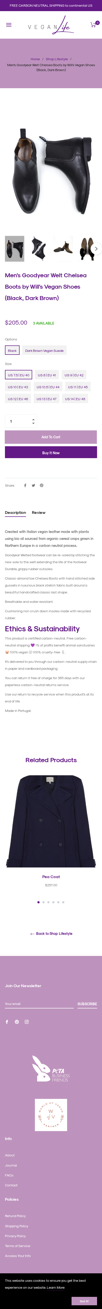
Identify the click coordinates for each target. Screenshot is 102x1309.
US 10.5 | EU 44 (48, 387)
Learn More (56, 1287)
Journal (11, 1165)
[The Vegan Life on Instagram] (27, 1021)
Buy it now (51, 453)
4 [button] (53, 902)
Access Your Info (18, 1255)
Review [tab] (39, 512)
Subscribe (87, 1004)
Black (12, 350)
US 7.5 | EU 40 (18, 375)
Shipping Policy (16, 1226)
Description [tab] (15, 512)
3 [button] (48, 902)
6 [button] (63, 902)
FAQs (9, 1175)
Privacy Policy (15, 1236)
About (10, 1155)
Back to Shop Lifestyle (53, 934)
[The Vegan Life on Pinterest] (17, 1021)
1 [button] (38, 902)
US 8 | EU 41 (47, 375)
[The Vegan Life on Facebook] (7, 1021)
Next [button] (96, 248)
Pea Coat (51, 876)
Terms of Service (17, 1246)
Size (8, 364)
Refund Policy (15, 1216)
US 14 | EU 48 (75, 399)
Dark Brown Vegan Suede (44, 350)
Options (11, 339)
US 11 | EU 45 (78, 387)
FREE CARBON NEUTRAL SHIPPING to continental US (51, 5)
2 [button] (43, 902)
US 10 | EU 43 (18, 387)
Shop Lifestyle (57, 59)
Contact (11, 1185)
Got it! (84, 1301)
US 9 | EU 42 (74, 375)
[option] (51, 839)
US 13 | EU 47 (46, 399)
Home (35, 59)
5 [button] (58, 902)
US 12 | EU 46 (18, 399)
